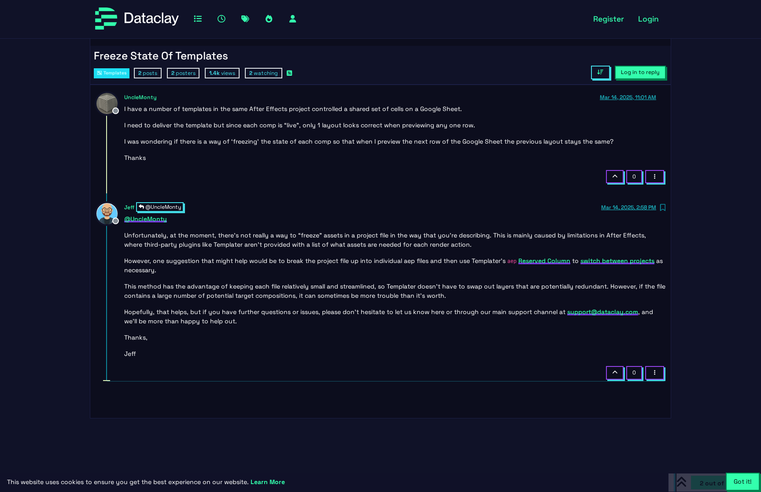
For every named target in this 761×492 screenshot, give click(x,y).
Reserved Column (544, 261)
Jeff (129, 207)
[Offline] (110, 103)
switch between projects (617, 261)
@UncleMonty (162, 207)
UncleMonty (140, 97)
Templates (114, 73)
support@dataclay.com (602, 312)
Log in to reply (640, 72)
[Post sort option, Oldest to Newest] (600, 72)
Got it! (743, 481)
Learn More (268, 482)
